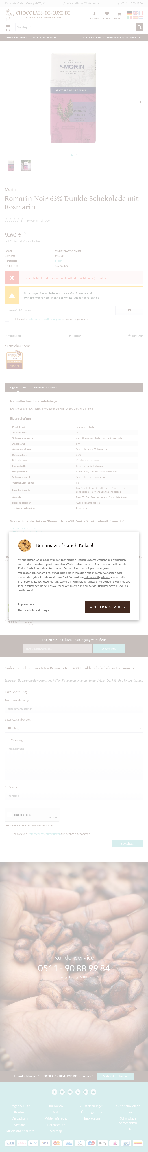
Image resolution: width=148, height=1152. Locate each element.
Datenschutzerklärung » (33, 610)
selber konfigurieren (97, 577)
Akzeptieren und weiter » (107, 606)
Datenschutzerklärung (45, 581)
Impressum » (26, 604)
